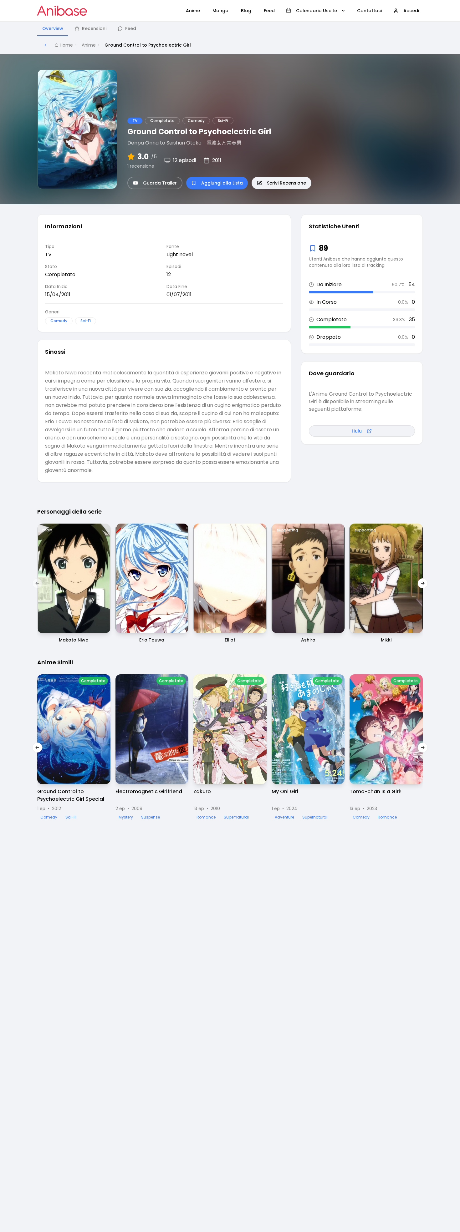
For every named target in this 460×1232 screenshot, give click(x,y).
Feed (130, 28)
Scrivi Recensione (286, 183)
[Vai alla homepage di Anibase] (62, 11)
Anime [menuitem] (193, 11)
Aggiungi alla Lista (222, 183)
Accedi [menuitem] (411, 11)
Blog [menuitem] (246, 11)
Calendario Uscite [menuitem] (316, 11)
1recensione (140, 166)
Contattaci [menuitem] (369, 11)
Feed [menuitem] (269, 11)
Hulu (357, 431)
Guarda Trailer (160, 183)
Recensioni (94, 28)
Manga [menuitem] (220, 11)
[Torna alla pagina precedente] (45, 45)
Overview (52, 28)
